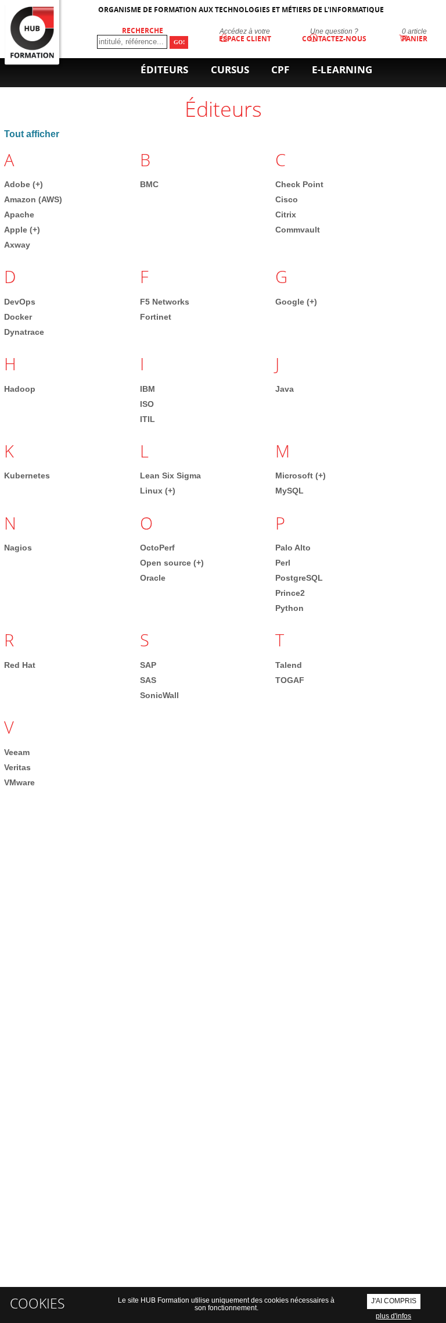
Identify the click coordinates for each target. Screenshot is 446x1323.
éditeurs (164, 69)
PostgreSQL (299, 577)
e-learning (342, 69)
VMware (19, 782)
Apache (19, 214)
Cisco (286, 199)
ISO (147, 404)
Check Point (299, 184)
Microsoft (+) (300, 475)
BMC (149, 184)
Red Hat (19, 665)
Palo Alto (293, 547)
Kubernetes (27, 475)
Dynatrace (24, 332)
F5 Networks (164, 301)
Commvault (297, 229)
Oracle (153, 577)
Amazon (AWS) (33, 199)
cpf (280, 69)
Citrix (285, 214)
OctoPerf (157, 547)
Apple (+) (22, 229)
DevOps (19, 301)
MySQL (289, 490)
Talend (288, 665)
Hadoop (19, 389)
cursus (230, 69)
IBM (147, 389)
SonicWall (159, 695)
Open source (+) (172, 562)
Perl (282, 562)
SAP (148, 665)
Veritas (17, 767)
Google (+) (296, 301)
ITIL (147, 419)
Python (289, 608)
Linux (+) (157, 490)
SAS (148, 680)
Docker (18, 316)
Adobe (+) (23, 184)
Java (284, 389)
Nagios (18, 547)
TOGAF (289, 680)
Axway (17, 244)
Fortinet (155, 316)
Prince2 (290, 593)
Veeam (17, 752)
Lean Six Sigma (170, 475)
